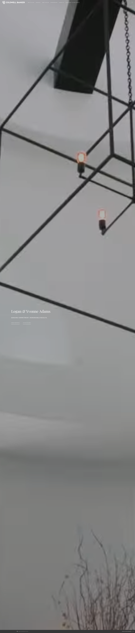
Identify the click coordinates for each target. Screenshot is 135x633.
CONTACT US (61, 2)
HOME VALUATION (45, 2)
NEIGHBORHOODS (54, 2)
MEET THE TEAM (31, 2)
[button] (127, 631)
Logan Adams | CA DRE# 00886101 (73, 2)
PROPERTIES (38, 2)
